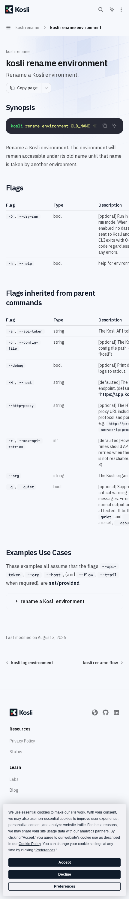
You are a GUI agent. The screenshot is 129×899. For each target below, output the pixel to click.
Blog (14, 790)
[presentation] (64, 126)
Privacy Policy (22, 741)
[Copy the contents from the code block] (105, 126)
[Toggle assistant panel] (112, 9)
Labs (14, 779)
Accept (64, 862)
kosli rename (18, 51)
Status (16, 751)
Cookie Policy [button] (30, 844)
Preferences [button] (45, 850)
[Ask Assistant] (114, 126)
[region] (64, 235)
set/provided (64, 583)
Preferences (64, 886)
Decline (64, 874)
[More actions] (121, 9)
